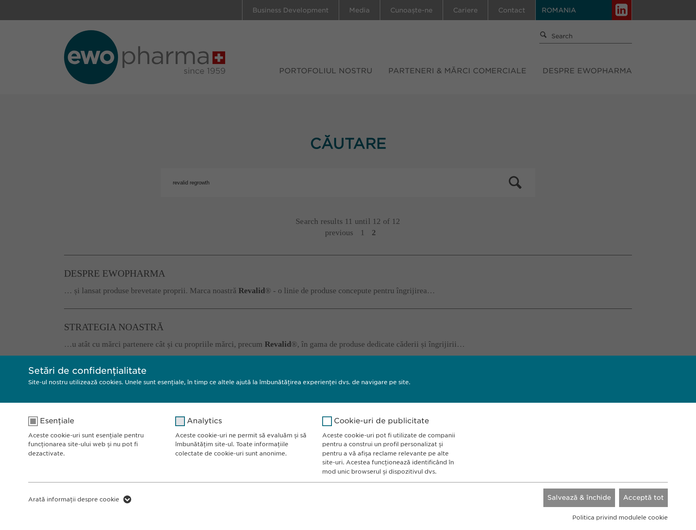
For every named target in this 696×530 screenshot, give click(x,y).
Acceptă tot (643, 497)
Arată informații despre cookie (73, 499)
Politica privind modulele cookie (620, 517)
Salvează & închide (579, 497)
